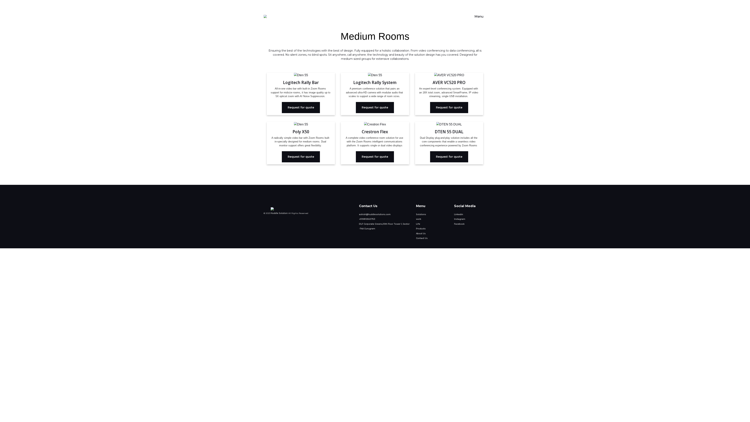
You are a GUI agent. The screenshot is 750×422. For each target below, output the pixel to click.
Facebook (459, 224)
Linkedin (458, 214)
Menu (478, 16)
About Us (421, 233)
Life (418, 224)
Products (421, 228)
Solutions (421, 214)
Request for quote (301, 107)
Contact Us (422, 238)
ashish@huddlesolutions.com (375, 214)
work (418, 219)
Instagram (459, 219)
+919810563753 (367, 219)
